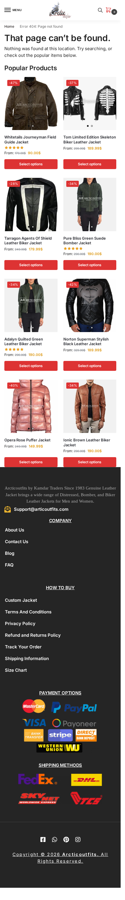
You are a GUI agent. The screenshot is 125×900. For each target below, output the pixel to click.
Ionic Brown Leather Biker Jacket (86, 442)
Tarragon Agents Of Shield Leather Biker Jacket (28, 240)
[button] (109, 10)
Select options (31, 164)
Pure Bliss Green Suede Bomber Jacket (84, 240)
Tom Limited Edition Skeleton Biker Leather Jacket (89, 139)
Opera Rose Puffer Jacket (27, 440)
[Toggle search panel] (100, 10)
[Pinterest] (66, 840)
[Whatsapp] (55, 840)
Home (9, 26)
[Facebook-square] (43, 840)
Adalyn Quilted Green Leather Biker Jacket (23, 341)
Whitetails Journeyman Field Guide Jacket (30, 139)
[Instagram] (78, 840)
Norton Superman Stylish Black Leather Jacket (86, 341)
